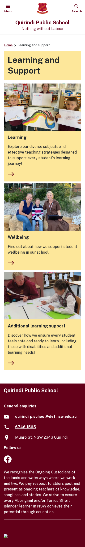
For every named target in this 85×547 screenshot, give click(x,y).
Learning (17, 137)
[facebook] (8, 461)
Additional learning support (36, 325)
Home (8, 45)
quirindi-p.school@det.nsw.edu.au (45, 416)
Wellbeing (18, 237)
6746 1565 (25, 427)
